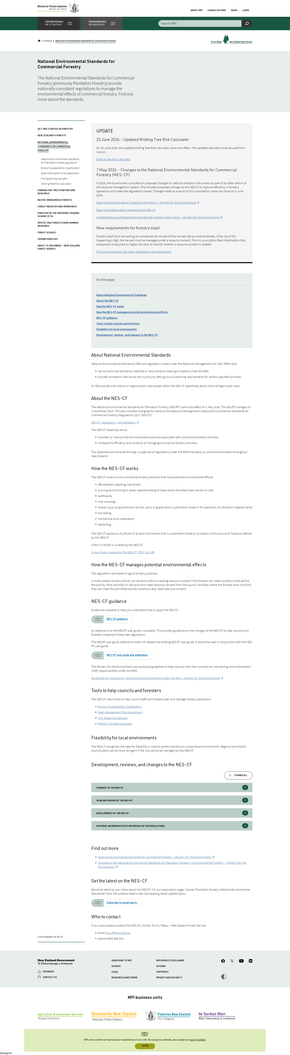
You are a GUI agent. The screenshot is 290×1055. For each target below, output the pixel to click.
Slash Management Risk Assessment (120, 712)
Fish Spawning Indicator (113, 718)
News (234, 10)
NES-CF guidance (106, 318)
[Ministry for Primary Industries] (58, 8)
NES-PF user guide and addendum (127, 655)
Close (145, 1046)
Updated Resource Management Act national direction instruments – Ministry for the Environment (158, 217)
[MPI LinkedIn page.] (250, 961)
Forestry (48, 40)
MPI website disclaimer (170, 961)
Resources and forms (124, 978)
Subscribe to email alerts (122, 903)
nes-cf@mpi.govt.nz (118, 933)
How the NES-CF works (110, 307)
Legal (114, 972)
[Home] (39, 40)
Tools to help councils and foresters (118, 324)
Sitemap (161, 966)
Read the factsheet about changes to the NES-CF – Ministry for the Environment (146, 202)
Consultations (217, 10)
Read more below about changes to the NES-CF (125, 210)
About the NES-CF (107, 301)
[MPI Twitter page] (232, 961)
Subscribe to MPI (121, 961)
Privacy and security (169, 978)
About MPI (197, 10)
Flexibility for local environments (116, 329)
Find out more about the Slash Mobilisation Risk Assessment (133, 252)
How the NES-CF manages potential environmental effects (132, 312)
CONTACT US (50, 977)
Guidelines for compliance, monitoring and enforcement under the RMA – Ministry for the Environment (155, 678)
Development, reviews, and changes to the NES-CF (127, 335)
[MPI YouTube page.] (241, 961)
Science (116, 966)
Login (246, 10)
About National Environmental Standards (121, 295)
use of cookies (197, 1040)
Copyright (162, 972)
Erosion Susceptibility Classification (120, 706)
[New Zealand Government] (56, 962)
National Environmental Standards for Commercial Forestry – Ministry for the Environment (155, 857)
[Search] (246, 23)
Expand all (240, 775)
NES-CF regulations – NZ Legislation (113, 422)
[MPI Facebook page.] (223, 961)
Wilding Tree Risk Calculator (113, 159)
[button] (58, 23)
